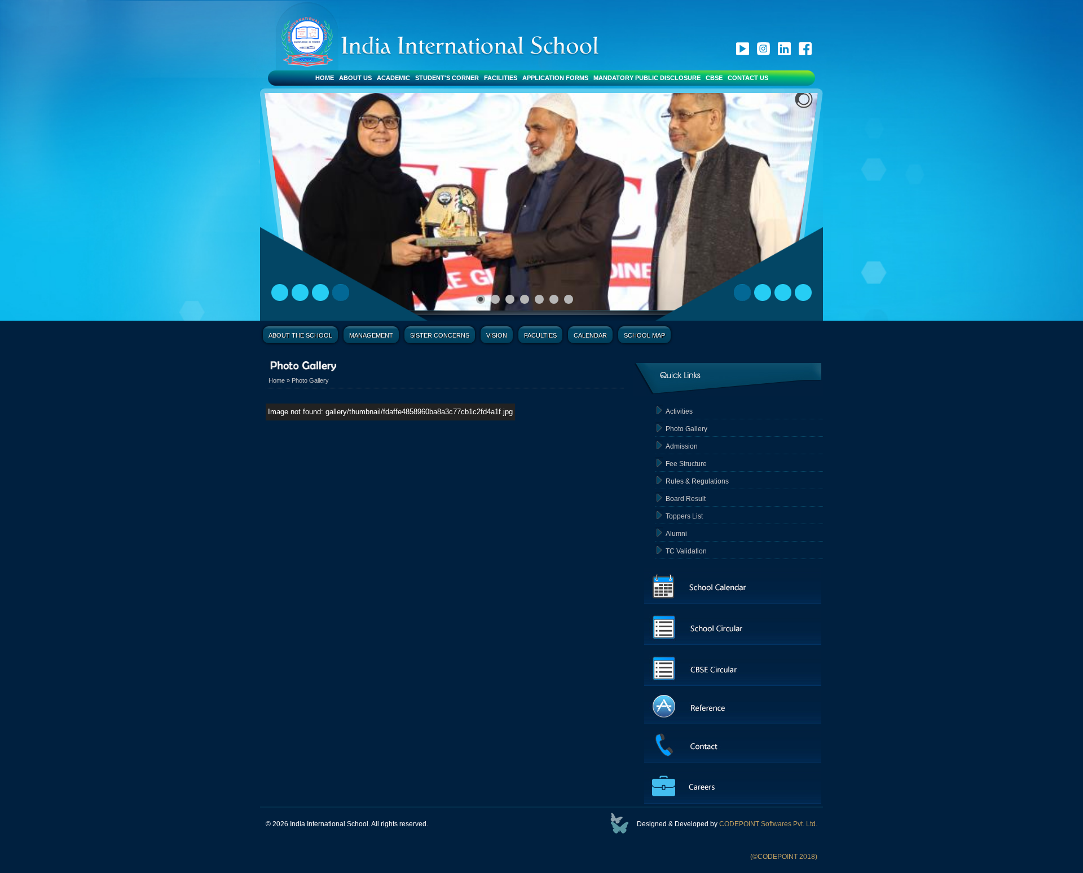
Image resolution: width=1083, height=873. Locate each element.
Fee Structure (686, 464)
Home (324, 77)
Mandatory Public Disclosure (647, 77)
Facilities (500, 77)
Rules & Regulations (697, 481)
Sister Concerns (439, 335)
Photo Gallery (310, 380)
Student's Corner (447, 77)
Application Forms (555, 77)
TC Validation (686, 551)
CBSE (714, 77)
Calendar (590, 335)
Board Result (686, 499)
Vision (496, 335)
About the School (300, 335)
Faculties (540, 335)
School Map (644, 335)
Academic (393, 77)
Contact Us (748, 77)
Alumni (676, 534)
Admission (682, 446)
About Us (355, 77)
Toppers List (684, 516)
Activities (679, 411)
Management (371, 335)
